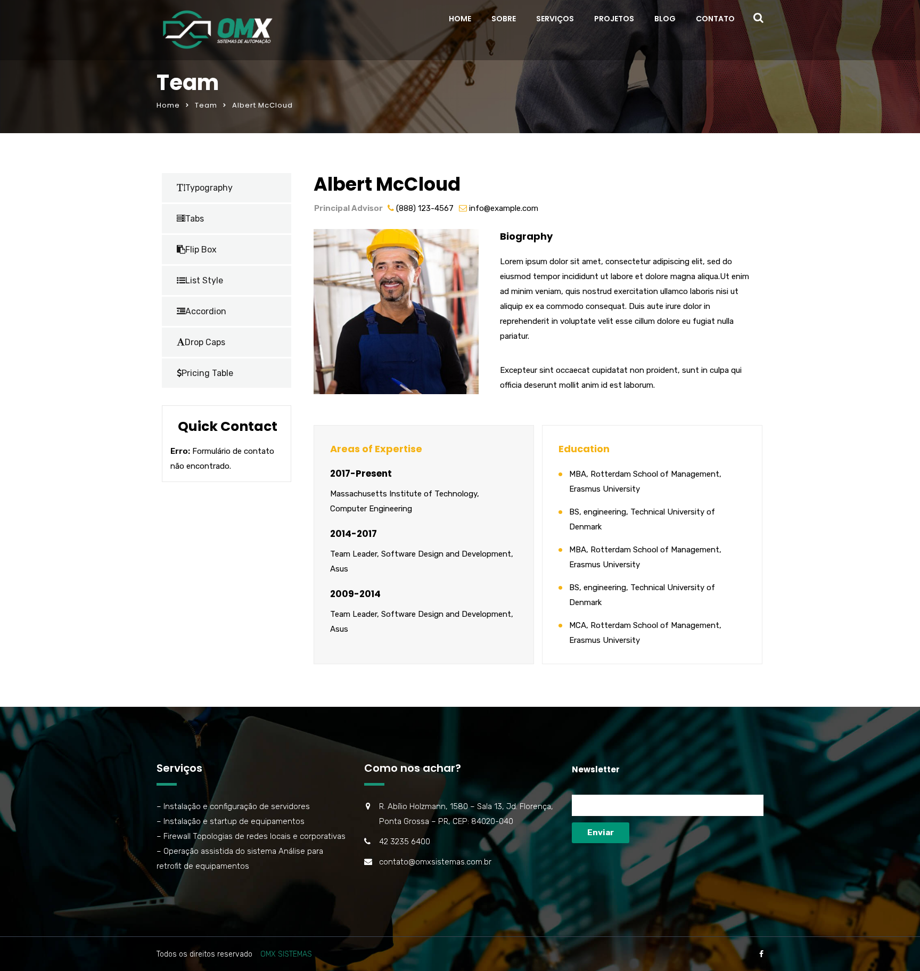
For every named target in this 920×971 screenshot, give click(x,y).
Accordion (205, 311)
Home (460, 18)
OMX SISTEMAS (286, 954)
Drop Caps (205, 342)
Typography (209, 188)
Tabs (194, 219)
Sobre (503, 18)
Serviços (555, 18)
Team (206, 105)
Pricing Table (207, 373)
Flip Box (201, 249)
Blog (665, 18)
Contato (715, 18)
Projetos (614, 18)
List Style (204, 280)
